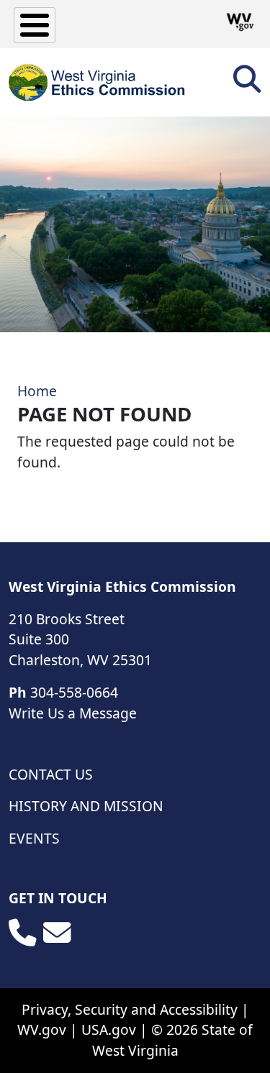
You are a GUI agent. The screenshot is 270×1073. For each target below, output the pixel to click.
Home (37, 391)
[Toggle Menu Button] (34, 25)
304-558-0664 (74, 692)
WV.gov (41, 1029)
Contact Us (51, 774)
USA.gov (108, 1029)
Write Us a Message (73, 713)
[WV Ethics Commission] (97, 82)
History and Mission (86, 806)
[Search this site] (247, 83)
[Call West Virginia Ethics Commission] (22, 933)
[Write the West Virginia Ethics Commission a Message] (57, 933)
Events (34, 838)
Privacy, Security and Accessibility (130, 1009)
